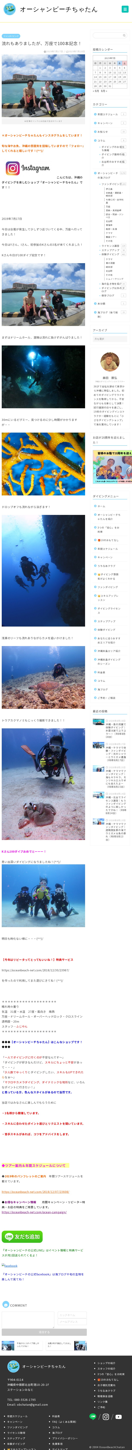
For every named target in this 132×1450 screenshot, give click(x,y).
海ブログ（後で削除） (111, 315)
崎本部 (109, 266)
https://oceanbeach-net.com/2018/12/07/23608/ (35, 1192)
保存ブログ (113, 295)
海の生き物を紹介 (113, 283)
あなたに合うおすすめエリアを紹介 (109, 640)
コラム (111, 140)
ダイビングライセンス (109, 610)
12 (119, 72)
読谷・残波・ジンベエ (114, 216)
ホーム (101, 506)
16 (105, 76)
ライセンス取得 (16, 1432)
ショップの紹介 (106, 1363)
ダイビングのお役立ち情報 (113, 148)
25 (115, 81)
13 (124, 72)
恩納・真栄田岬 (113, 210)
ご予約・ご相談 (107, 698)
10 (110, 72)
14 (95, 76)
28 (95, 86)
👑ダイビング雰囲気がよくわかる (108, 576)
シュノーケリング (114, 278)
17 (110, 76)
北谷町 (109, 221)
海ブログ (103, 689)
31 (110, 86)
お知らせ (111, 131)
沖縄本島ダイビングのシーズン (109, 661)
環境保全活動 (105, 1396)
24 (110, 81)
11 (115, 72)
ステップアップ (113, 250)
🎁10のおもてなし (108, 540)
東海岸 (109, 224)
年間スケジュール (111, 114)
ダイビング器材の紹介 (113, 156)
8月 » (104, 91)
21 (95, 81)
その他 (109, 240)
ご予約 (101, 1407)
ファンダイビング (11, 36)
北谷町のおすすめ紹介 (113, 163)
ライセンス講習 (113, 245)
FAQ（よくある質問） (65, 1421)
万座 (108, 206)
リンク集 (102, 1401)
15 (100, 76)
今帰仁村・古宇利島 (114, 201)
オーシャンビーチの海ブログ (111, 175)
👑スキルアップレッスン (108, 598)
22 (100, 81)
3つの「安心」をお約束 (108, 529)
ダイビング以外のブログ (113, 289)
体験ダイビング (113, 254)
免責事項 (57, 1444)
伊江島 (109, 188)
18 (115, 76)
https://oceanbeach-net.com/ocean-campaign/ (34, 1212)
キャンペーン (111, 123)
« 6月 (96, 91)
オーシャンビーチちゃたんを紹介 (109, 517)
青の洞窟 (110, 262)
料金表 (101, 672)
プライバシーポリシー (65, 1438)
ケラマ (109, 232)
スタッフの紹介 (106, 1368)
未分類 (111, 303)
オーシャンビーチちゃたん (59, 9)
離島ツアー (111, 236)
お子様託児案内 (106, 1385)
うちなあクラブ (107, 566)
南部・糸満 (111, 228)
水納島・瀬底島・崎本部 (114, 194)
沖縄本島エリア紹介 (109, 651)
